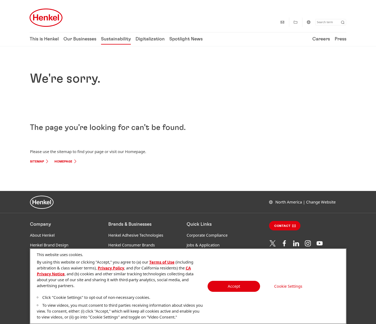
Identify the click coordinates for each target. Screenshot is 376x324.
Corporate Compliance (207, 235)
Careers (321, 39)
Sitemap (37, 161)
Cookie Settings (288, 286)
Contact (282, 225)
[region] (188, 286)
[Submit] (343, 22)
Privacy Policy (111, 268)
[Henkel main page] (46, 17)
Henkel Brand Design (49, 245)
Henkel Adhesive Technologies (135, 235)
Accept (234, 286)
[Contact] (282, 22)
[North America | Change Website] (308, 22)
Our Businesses (79, 39)
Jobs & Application (203, 245)
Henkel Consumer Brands (131, 245)
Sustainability (116, 39)
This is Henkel (44, 39)
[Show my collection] (295, 22)
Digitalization (150, 39)
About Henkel (42, 235)
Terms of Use (161, 262)
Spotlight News (186, 39)
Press (340, 39)
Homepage (63, 161)
